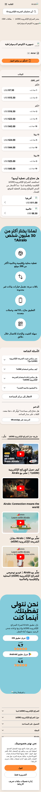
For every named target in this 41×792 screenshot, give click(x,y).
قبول (20, 768)
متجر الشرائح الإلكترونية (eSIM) (27, 19)
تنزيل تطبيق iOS (19, 638)
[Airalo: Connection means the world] (20, 488)
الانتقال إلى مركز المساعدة (20, 396)
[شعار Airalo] (33, 4)
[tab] (20, 74)
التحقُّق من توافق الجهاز (18, 60)
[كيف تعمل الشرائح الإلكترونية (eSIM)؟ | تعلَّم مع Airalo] (20, 454)
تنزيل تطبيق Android (19, 654)
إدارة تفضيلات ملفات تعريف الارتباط (20, 782)
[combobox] (20, 11)
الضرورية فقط (20, 774)
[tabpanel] (20, 124)
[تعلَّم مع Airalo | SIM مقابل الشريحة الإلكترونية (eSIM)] (20, 522)
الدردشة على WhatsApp (20, 419)
